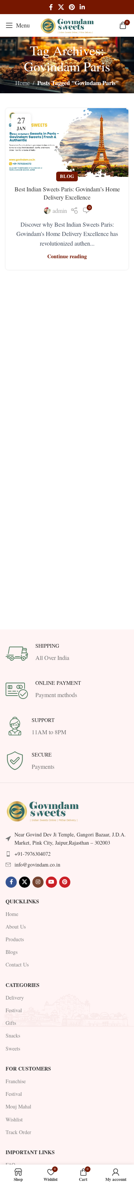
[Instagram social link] (38, 882)
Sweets (13, 1048)
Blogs (11, 951)
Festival (14, 1010)
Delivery (15, 997)
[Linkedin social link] (82, 7)
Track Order (18, 1132)
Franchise (16, 1081)
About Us (16, 926)
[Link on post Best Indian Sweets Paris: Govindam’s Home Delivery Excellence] (67, 142)
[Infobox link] (67, 653)
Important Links (30, 1152)
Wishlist (14, 1119)
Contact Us (17, 964)
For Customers (28, 1068)
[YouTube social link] (51, 882)
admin (59, 210)
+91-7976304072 (33, 853)
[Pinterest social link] (71, 7)
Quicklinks (22, 901)
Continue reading (67, 256)
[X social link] (60, 7)
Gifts (11, 1022)
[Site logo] (67, 24)
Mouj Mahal (18, 1106)
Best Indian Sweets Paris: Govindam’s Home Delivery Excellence (67, 193)
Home (22, 83)
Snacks (13, 1035)
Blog (67, 176)
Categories (22, 985)
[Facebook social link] (51, 7)
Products (15, 939)
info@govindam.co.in (37, 864)
